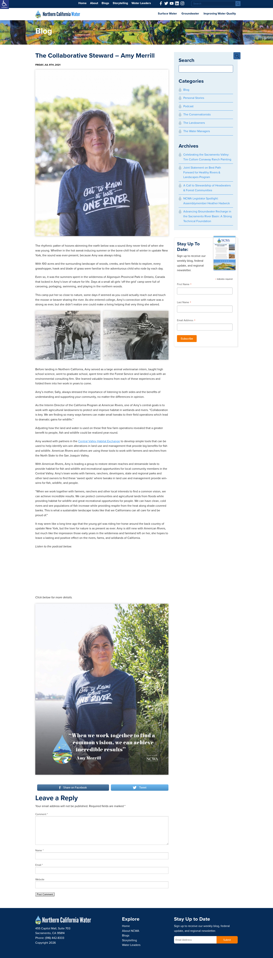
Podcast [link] (188, 106)
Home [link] (82, 3)
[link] (4, 4)
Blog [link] (186, 90)
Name (39, 850)
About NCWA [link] (130, 931)
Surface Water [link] (167, 13)
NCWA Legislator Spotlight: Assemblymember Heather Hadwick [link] (206, 201)
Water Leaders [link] (141, 3)
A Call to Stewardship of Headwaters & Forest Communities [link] (207, 188)
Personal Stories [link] (193, 98)
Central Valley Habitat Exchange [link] (99, 441)
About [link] (94, 3)
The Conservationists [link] (197, 114)
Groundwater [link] (190, 13)
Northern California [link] (61, 14)
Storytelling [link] (120, 3)
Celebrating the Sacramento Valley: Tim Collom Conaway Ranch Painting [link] (207, 157)
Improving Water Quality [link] (220, 13)
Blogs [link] (105, 3)
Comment (41, 814)
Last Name (184, 303)
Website (39, 879)
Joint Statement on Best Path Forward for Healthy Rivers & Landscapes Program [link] (202, 172)
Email (39, 865)
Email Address (186, 321)
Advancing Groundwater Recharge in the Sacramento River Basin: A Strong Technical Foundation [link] (207, 216)
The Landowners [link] (194, 123)
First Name (184, 285)
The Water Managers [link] (196, 131)
